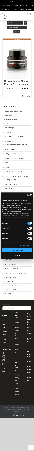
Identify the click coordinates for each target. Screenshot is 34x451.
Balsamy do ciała (10, 289)
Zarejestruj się (17, 377)
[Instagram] (3, 356)
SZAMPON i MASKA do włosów (14, 273)
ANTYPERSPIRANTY (11, 269)
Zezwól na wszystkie (17, 250)
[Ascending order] (25, 23)
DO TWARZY (8, 141)
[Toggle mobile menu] (31, 14)
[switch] (29, 228)
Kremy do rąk (9, 132)
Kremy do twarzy (10, 154)
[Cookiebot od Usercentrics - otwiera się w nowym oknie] (25, 195)
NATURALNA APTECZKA (12, 172)
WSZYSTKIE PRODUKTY (12, 111)
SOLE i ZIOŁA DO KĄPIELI (13, 137)
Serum (6, 167)
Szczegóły (26, 96)
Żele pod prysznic (10, 184)
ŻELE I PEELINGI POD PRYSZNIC (15, 176)
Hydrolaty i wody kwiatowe (13, 158)
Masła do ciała (9, 294)
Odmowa (17, 255)
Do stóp (7, 123)
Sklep (4, 342)
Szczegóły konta (17, 391)
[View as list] (18, 31)
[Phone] (3, 367)
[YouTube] (3, 360)
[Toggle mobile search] (27, 14)
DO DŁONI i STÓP (10, 119)
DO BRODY (7, 115)
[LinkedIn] (3, 371)
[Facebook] (3, 353)
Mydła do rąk (9, 128)
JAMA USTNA (8, 189)
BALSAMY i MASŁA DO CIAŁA (14, 286)
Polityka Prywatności (29, 325)
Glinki (6, 163)
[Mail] (3, 364)
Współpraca (4, 334)
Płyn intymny (9, 281)
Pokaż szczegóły (24, 245)
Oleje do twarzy (9, 149)
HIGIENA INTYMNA (10, 278)
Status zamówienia (17, 327)
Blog (4, 339)
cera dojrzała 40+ (10, 264)
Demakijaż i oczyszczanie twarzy (16, 145)
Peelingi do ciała (10, 180)
